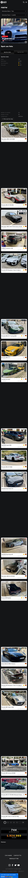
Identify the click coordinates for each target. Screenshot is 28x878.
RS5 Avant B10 (7, 445)
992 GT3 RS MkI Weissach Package (14, 794)
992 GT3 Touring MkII (11, 336)
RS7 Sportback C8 (8, 488)
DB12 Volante (11, 663)
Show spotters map (8, 119)
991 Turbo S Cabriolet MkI (12, 816)
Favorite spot (5, 36)
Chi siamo (8, 855)
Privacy (21, 871)
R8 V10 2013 (7, 379)
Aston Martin (5, 663)
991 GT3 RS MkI (10, 205)
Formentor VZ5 (9, 248)
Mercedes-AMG (5, 139)
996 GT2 (8, 357)
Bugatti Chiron (8, 39)
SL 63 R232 (12, 576)
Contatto (17, 855)
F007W (4, 140)
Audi (3, 379)
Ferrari (3, 598)
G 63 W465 (12, 139)
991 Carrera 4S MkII (10, 773)
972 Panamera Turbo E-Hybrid (13, 270)
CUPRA (3, 248)
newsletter (14, 858)
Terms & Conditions (9, 871)
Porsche (3, 205)
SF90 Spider (8, 598)
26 (23, 822)
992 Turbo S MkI (10, 707)
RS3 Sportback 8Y (8, 554)
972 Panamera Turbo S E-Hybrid (13, 685)
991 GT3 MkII (9, 467)
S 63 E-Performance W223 (15, 226)
